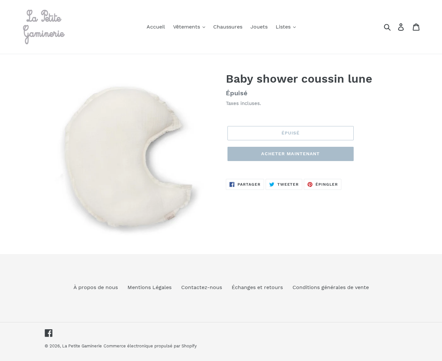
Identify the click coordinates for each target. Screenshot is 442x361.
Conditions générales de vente (331, 287)
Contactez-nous (201, 287)
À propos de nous (95, 287)
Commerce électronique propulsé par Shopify (150, 346)
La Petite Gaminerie (82, 346)
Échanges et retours (257, 287)
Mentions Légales (149, 287)
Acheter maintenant (290, 153)
